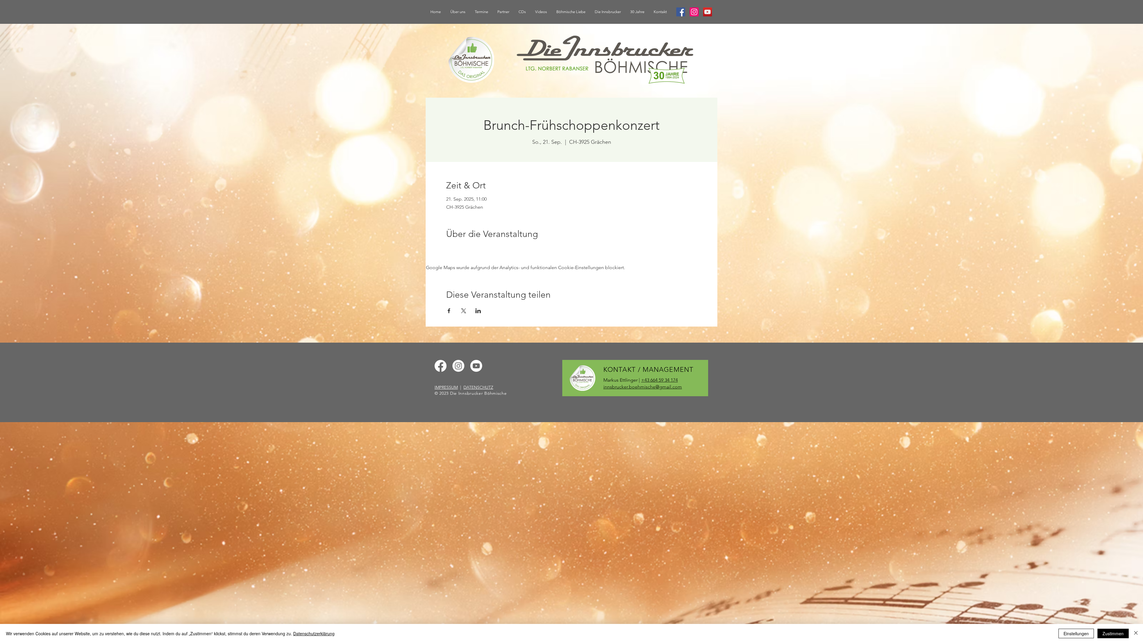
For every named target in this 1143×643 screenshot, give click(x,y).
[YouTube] (707, 11)
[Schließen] (1135, 633)
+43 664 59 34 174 (659, 380)
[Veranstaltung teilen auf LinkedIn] (478, 310)
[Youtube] (476, 366)
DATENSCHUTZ (478, 387)
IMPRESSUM (446, 387)
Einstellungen (1076, 633)
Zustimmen (1113, 633)
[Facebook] (680, 11)
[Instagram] (694, 11)
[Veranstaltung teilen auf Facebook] (449, 310)
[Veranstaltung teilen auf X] (463, 310)
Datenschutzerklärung (314, 633)
